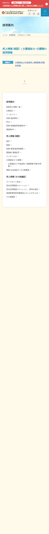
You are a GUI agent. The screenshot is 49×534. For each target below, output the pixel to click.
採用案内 (10, 101)
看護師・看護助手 (12, 152)
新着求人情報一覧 (13, 107)
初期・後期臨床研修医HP (15, 125)
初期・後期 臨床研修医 (14, 148)
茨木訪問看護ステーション (16, 185)
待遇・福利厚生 (12, 118)
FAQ (8, 121)
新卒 (8, 141)
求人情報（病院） (13, 135)
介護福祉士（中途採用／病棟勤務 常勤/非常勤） (25, 164)
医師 (8, 145)
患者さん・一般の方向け (21, 3)
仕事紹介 (9, 110)
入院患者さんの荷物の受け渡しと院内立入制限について (23, 5)
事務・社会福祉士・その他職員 (17, 170)
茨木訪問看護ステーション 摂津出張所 (22, 189)
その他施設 (10, 196)
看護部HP (10, 129)
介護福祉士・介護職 (13, 160)
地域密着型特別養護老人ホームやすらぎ (22, 193)
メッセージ (10, 114)
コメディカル (11, 156)
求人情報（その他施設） (16, 176)
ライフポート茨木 (13, 181)
